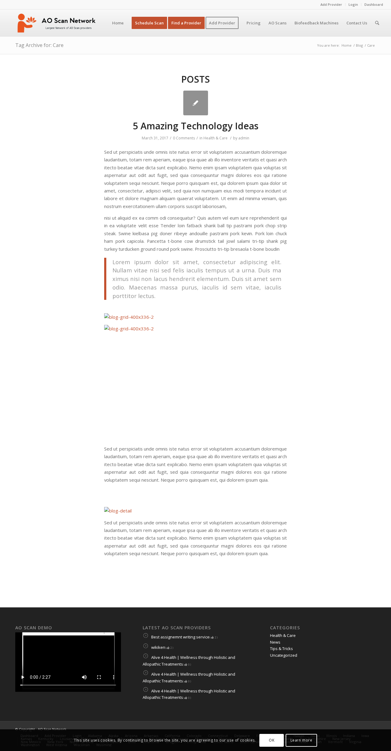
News (275, 642)
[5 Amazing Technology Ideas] (195, 103)
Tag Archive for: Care (39, 45)
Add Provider (331, 4)
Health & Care (215, 138)
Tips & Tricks (281, 648)
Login (353, 4)
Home (347, 45)
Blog (359, 45)
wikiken (161, 647)
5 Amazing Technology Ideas (195, 126)
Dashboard (373, 4)
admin (243, 138)
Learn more (301, 740)
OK (271, 740)
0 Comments (184, 138)
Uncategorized (283, 655)
